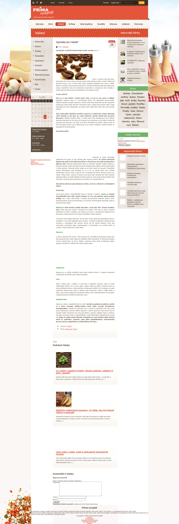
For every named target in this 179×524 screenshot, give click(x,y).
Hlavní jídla (39, 41)
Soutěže (101, 24)
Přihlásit (106, 3)
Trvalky (125, 111)
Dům (50, 24)
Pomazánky (39, 56)
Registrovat (115, 3)
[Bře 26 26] (63, 409)
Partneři (89, 520)
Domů (53, 3)
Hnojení (140, 97)
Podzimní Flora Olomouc (39, 129)
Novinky (142, 101)
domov (132, 97)
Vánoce (139, 111)
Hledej (141, 2)
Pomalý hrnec (40, 79)
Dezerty (38, 46)
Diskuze (113, 24)
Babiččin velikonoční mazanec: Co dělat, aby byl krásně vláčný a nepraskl (85, 414)
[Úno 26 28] (63, 451)
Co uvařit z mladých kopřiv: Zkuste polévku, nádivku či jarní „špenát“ (84, 374)
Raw (36, 84)
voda (132, 111)
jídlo (122, 101)
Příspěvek (56, 485)
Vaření (61, 24)
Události (126, 24)
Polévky (38, 51)
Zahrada (39, 24)
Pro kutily (125, 107)
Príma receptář (43, 11)
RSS (34, 3)
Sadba (142, 107)
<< (32, 97)
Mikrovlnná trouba (42, 75)
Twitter (41, 3)
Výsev (128, 115)
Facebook (37, 3)
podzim (132, 104)
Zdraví (75, 329)
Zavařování (39, 60)
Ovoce (124, 104)
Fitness (37, 89)
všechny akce (36, 149)
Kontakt (62, 3)
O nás (71, 3)
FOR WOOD (36, 143)
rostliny (134, 107)
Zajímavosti (68, 329)
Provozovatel (89, 521)
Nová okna (34, 163)
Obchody (138, 24)
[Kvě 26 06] (63, 370)
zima (133, 121)
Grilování (38, 65)
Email (55, 502)
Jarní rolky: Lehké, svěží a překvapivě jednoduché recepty (82, 456)
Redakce (66, 47)
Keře (127, 101)
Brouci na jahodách (37, 164)
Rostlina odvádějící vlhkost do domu (41, 160)
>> (51, 97)
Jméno (55, 500)
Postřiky (140, 104)
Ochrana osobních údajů (89, 523)
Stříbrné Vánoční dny (38, 136)
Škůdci (135, 125)
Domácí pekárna (41, 70)
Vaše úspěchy (86, 24)
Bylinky (126, 93)
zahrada (136, 115)
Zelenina (126, 121)
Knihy (134, 101)
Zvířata (72, 24)
